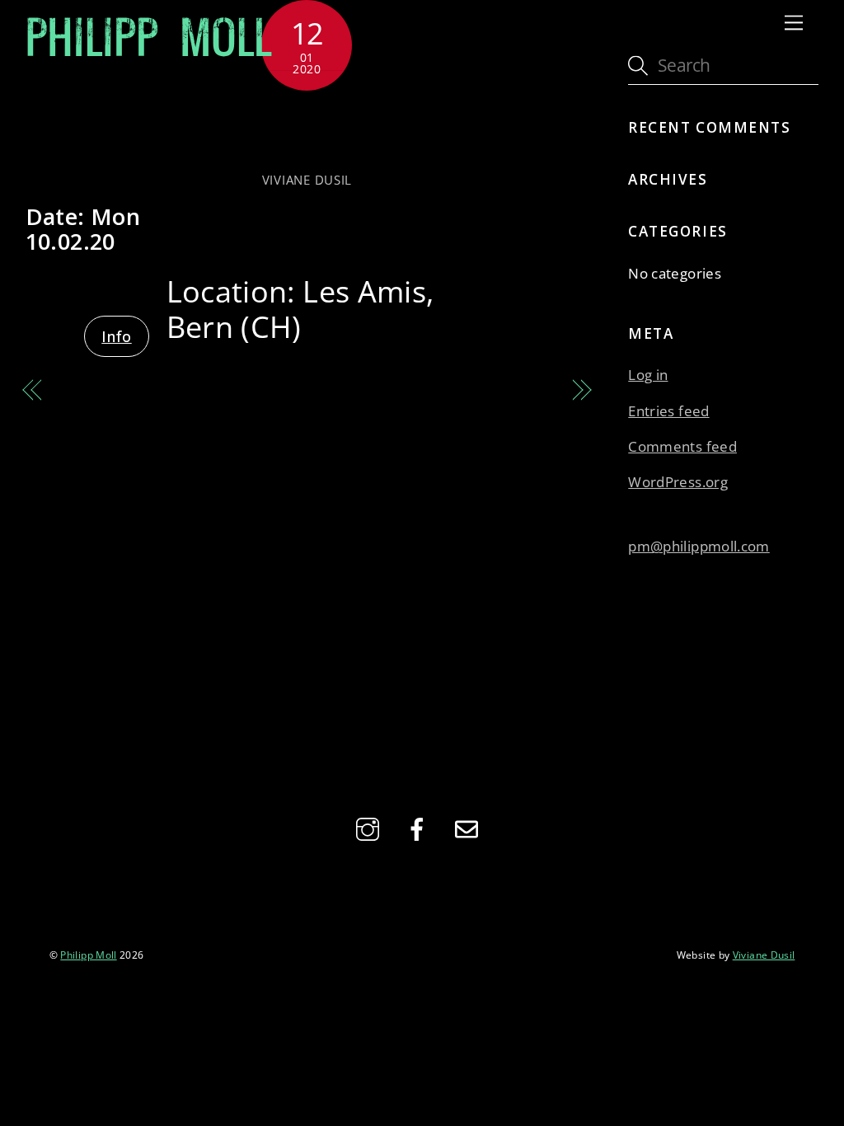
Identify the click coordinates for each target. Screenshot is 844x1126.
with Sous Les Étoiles (307, 130)
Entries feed (668, 410)
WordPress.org (678, 481)
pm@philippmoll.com (698, 546)
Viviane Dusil (307, 179)
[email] (469, 826)
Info (116, 336)
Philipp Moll (88, 954)
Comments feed (682, 446)
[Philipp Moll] (149, 54)
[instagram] (370, 826)
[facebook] (420, 826)
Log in (648, 374)
